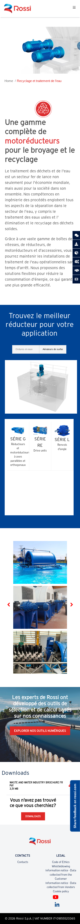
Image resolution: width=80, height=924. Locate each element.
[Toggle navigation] (74, 8)
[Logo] (40, 843)
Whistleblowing (61, 866)
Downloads (33, 816)
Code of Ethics (61, 862)
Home (8, 81)
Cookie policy (61, 891)
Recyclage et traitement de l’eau (39, 81)
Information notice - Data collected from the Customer (60, 874)
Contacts (22, 862)
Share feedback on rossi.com (75, 806)
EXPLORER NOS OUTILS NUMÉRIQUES (40, 730)
